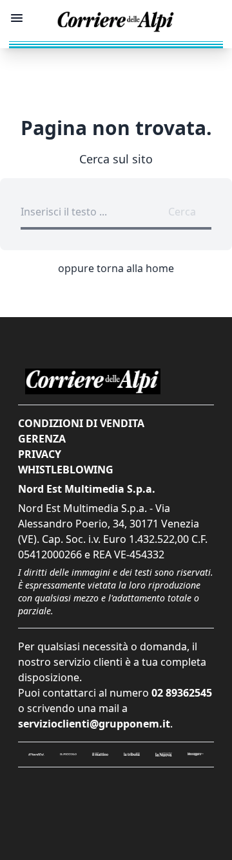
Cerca (182, 212)
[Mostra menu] (16, 18)
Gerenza (42, 439)
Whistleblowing (65, 469)
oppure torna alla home (116, 268)
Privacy (39, 454)
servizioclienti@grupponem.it (94, 724)
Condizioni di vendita (81, 423)
